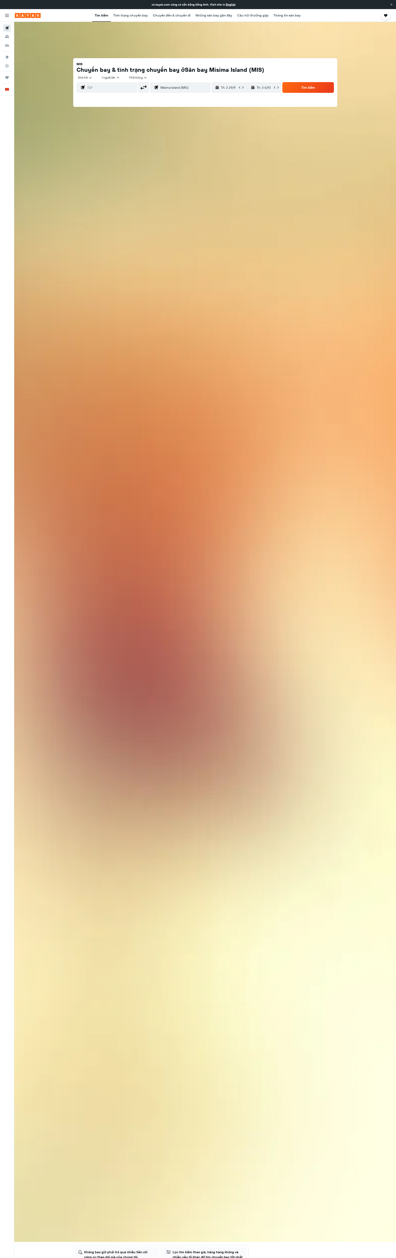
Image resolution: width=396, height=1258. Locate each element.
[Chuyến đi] (7, 77)
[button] (391, 4)
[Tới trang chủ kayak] (28, 15)
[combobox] (85, 78)
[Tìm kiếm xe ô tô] (7, 45)
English (231, 4)
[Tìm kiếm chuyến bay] (7, 28)
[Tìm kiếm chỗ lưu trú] (7, 37)
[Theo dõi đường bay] (7, 66)
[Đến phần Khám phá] (7, 57)
